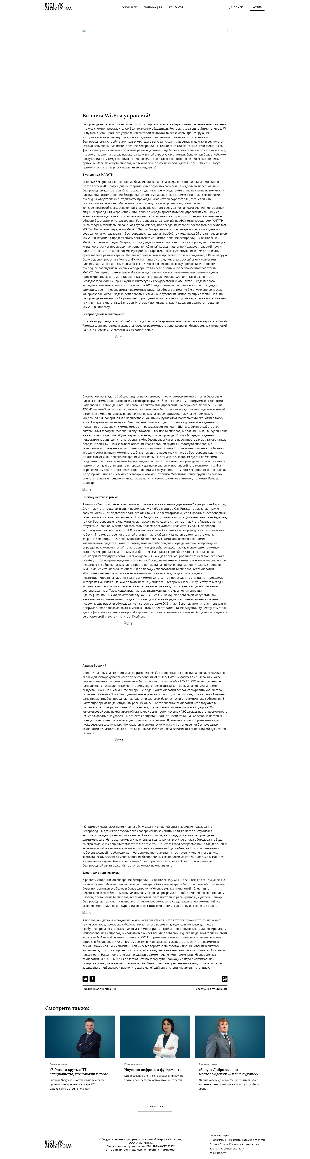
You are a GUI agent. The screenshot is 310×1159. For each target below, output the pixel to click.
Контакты (176, 7)
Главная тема (58, 1064)
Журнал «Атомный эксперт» (227, 1148)
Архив (257, 7)
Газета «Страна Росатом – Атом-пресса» (234, 1144)
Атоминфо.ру (218, 1153)
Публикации (153, 7)
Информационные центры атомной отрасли (237, 1140)
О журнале (129, 7)
